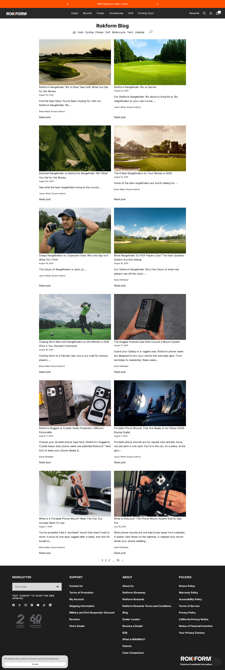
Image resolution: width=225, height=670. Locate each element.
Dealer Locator (131, 619)
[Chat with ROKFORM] (216, 661)
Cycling (89, 32)
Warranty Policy (188, 592)
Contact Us (76, 585)
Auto (80, 32)
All (74, 32)
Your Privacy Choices (192, 632)
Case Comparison (133, 652)
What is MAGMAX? (133, 639)
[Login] (210, 13)
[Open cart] (217, 13)
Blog (125, 612)
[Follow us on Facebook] (13, 605)
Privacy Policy (187, 612)
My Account (76, 599)
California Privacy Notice (193, 619)
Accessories (116, 13)
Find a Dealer (77, 626)
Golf (130, 13)
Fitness (99, 32)
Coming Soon (146, 13)
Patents (127, 646)
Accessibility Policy (190, 599)
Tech (130, 32)
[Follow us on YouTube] (38, 605)
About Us (128, 585)
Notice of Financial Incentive (196, 626)
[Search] (204, 13)
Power (100, 13)
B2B (124, 632)
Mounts (87, 13)
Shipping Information (81, 606)
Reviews (74, 619)
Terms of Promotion (81, 592)
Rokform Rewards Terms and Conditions (146, 606)
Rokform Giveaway (133, 592)
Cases (74, 13)
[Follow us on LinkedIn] (50, 605)
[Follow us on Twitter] (19, 605)
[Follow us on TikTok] (44, 605)
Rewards (194, 13)
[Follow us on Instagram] (25, 605)
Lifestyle (139, 32)
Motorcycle (118, 32)
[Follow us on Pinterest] (32, 605)
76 (117, 560)
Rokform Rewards (133, 599)
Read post (45, 117)
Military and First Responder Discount (92, 612)
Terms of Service (189, 606)
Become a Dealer (132, 626)
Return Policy (187, 585)
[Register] (57, 587)
